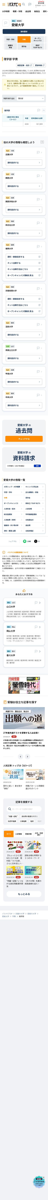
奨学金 (27, 498)
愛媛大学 (17, 24)
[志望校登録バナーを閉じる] (44, 1177)
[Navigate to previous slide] (20, 756)
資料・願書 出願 (10, 531)
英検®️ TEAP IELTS (32, 503)
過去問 (27, 525)
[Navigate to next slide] (27, 756)
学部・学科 (8, 492)
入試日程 (28, 509)
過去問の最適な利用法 (30, 816)
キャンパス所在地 (31, 486)
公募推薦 (23, 821)
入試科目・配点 (9, 509)
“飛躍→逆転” (13, 816)
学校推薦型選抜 (31, 514)
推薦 (32, 821)
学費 (5, 498)
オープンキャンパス (11, 503)
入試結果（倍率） (10, 520)
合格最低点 (29, 520)
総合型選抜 (8, 514)
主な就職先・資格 (31, 492)
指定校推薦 (12, 821)
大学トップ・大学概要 (12, 486)
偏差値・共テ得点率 (11, 525)
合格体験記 (29, 531)
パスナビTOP (7, 914)
